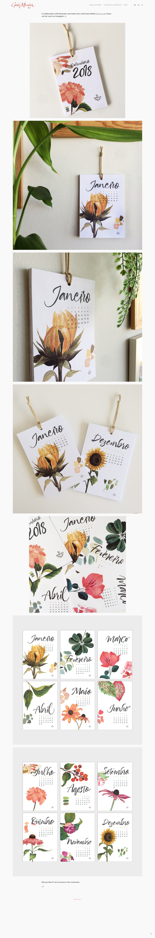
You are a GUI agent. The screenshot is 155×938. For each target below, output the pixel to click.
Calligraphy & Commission (112, 5)
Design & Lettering (95, 5)
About (126, 5)
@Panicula (100, 14)
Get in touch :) (77, 899)
